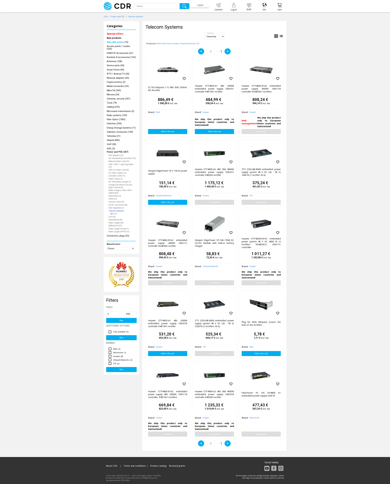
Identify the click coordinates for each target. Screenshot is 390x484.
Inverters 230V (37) (116, 202)
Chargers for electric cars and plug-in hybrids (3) (120, 186)
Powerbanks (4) (114, 196)
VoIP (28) (111, 144)
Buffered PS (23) (115, 225)
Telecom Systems (135, 16)
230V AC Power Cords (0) (118, 170)
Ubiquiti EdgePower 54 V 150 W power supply (167, 172)
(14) (117, 42)
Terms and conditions (135, 465)
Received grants (177, 465)
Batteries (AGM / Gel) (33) (118, 161)
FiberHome (167, 43)
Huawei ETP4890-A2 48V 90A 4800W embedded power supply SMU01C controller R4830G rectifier (214, 172)
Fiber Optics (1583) (116, 119)
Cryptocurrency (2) (116, 82)
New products (114, 38)
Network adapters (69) (118, 78)
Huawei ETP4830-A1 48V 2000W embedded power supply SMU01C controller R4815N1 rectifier (214, 88)
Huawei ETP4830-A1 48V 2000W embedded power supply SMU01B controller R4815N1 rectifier (167, 323)
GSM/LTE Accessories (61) (120, 53)
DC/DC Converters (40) (117, 205)
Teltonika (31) (113, 136)
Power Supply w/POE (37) (118, 231)
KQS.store (125, 480)
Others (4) (112, 198)
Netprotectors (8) (115, 219)
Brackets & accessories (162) (121, 57)
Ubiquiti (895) (113, 140)
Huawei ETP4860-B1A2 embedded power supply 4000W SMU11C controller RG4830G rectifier (167, 243)
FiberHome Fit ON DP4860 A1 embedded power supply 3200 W (261, 394)
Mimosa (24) (113, 94)
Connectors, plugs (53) (118, 236)
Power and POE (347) (117, 152)
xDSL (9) (111, 148)
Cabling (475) (113, 107)
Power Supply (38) (115, 222)
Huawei (175, 43)
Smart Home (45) (115, 69)
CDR (105, 16)
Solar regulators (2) (116, 207)
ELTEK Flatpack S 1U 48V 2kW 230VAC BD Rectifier (167, 89)
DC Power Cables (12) (117, 173)
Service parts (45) (115, 65)
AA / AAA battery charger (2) (119, 181)
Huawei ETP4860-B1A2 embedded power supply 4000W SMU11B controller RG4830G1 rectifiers (261, 88)
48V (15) (113, 213)
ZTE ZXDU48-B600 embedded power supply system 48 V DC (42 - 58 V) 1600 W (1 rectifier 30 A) (261, 172)
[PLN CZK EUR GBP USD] (249, 7)
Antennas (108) (114, 61)
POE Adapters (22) (115, 155)
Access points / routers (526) (118, 47)
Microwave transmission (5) (120, 111)
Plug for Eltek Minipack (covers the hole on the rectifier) (261, 323)
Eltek (159, 43)
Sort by (210, 33)
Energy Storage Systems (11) (121, 128)
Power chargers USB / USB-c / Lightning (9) (120, 191)
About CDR (111, 465)
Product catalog (158, 465)
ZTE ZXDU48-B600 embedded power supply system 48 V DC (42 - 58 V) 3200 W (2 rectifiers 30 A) (214, 323)
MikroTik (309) (114, 90)
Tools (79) (112, 103)
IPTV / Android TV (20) (118, 74)
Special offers (115, 33)
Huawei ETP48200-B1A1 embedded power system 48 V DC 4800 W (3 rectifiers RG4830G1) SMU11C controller (261, 242)
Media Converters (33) (118, 86)
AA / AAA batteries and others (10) (122, 158)
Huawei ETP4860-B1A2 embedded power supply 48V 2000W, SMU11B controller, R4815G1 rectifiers (167, 394)
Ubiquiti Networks (187, 43)
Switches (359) (114, 123)
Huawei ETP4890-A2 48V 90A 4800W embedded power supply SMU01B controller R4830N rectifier (214, 394)
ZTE (197, 43)
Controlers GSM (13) (116, 175)
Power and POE (117, 16)
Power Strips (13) (115, 178)
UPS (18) (111, 216)
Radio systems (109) (117, 115)
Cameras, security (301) (118, 98)
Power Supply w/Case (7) (118, 228)
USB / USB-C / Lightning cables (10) (120, 165)
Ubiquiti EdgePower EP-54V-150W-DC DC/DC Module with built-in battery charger (214, 243)
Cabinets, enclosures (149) (120, 132)
